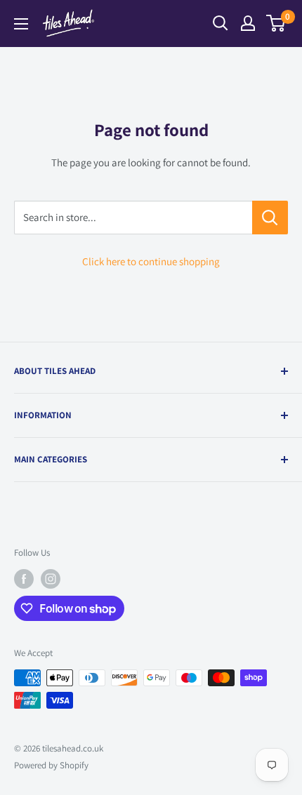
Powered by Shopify (51, 765)
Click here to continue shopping (151, 261)
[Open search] (220, 23)
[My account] (248, 23)
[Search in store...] (270, 217)
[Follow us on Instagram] (50, 579)
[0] (276, 23)
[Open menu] (21, 23)
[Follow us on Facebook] (24, 579)
